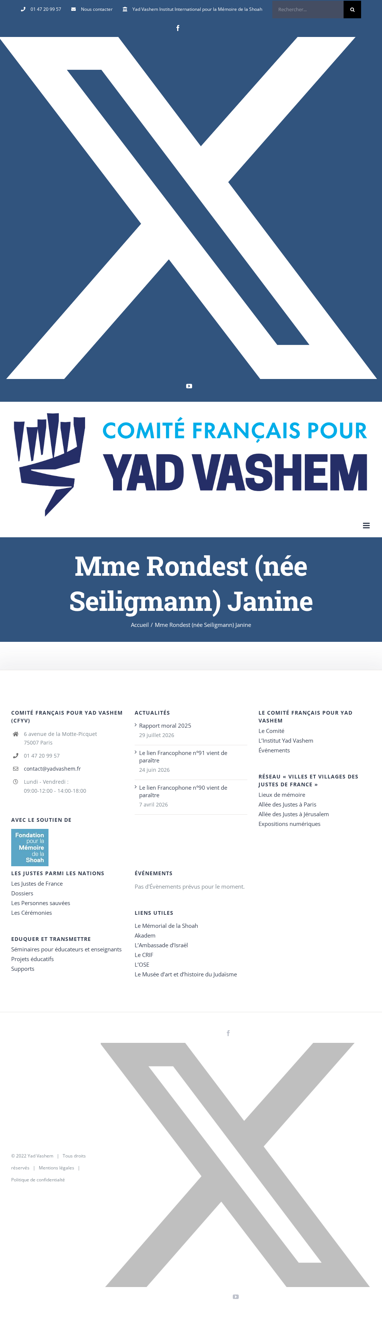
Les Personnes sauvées (40, 903)
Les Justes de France (37, 883)
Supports (22, 968)
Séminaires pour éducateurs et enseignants (66, 949)
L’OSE (142, 964)
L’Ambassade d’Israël (161, 945)
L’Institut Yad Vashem (286, 740)
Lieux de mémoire (282, 794)
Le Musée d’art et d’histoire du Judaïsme (186, 974)
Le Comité (271, 730)
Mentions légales (56, 1168)
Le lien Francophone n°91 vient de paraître (183, 756)
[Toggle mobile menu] (367, 525)
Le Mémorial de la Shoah (166, 925)
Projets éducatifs (32, 959)
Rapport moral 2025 (165, 725)
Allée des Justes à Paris (287, 804)
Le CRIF (144, 954)
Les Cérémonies (31, 912)
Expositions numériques (289, 823)
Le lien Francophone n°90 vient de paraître (183, 791)
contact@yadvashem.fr (52, 768)
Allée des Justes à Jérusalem (294, 814)
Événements (274, 750)
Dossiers (22, 893)
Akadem (145, 935)
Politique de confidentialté (38, 1180)
